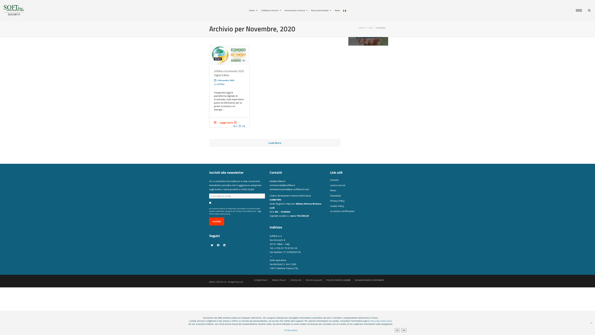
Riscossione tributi (319, 10)
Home (252, 10)
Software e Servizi (269, 10)
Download (335, 195)
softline (221, 84)
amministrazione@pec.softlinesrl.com (289, 189)
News (337, 10)
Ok (397, 330)
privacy (371, 321)
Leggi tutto (226, 122)
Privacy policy (290, 330)
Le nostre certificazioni (342, 211)
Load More (275, 142)
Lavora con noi (337, 185)
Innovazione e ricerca (295, 10)
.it (294, 185)
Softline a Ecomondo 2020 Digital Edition (229, 73)
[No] (591, 322)
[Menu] (580, 10)
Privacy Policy (337, 200)
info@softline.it (277, 181)
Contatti (334, 179)
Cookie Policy (337, 206)
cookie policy (385, 321)
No (404, 330)
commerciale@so (279, 185)
